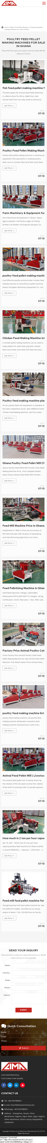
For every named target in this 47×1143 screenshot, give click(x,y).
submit (23, 1010)
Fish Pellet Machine (21, 27)
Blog (11, 27)
